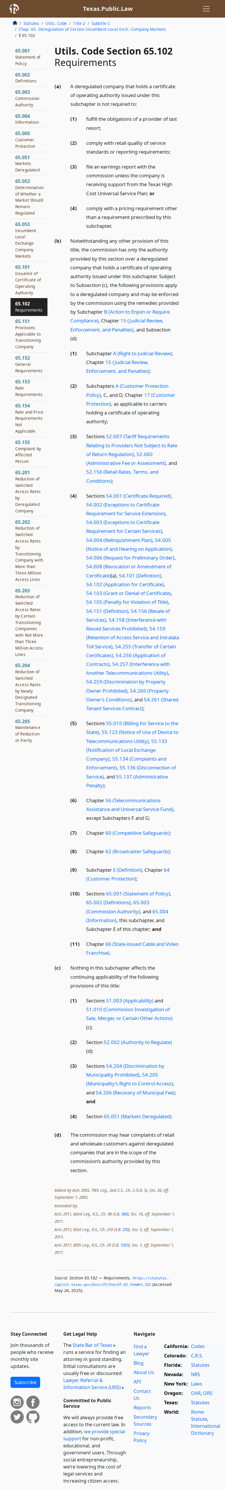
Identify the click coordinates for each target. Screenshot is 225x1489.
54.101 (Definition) (140, 575)
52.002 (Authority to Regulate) (138, 1042)
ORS (207, 1393)
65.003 (27, 98)
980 (124, 1214)
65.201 (28, 491)
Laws (196, 1384)
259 (125, 1229)
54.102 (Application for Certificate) (125, 584)
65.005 (25, 139)
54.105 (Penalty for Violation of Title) (127, 602)
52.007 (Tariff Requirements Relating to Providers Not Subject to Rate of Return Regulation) (131, 445)
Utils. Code (56, 23)
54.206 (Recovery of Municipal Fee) (135, 1092)
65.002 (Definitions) (108, 902)
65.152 (28, 364)
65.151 (28, 333)
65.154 (29, 418)
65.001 (27, 56)
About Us (144, 1372)
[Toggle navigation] (206, 9)
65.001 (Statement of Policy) (138, 893)
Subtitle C (101, 23)
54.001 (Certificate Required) (138, 495)
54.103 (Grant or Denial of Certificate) (128, 593)
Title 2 (79, 23)
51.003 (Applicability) (130, 1000)
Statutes (31, 23)
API (137, 1381)
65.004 (27, 119)
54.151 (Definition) (107, 611)
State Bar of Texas (92, 1345)
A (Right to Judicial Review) (142, 353)
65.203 (29, 622)
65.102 (28, 306)
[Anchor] (140, 103)
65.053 (25, 240)
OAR (196, 1393)
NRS (195, 1374)
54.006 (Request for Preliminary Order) (130, 557)
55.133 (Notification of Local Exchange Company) (126, 750)
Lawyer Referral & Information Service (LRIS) (92, 1384)
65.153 (28, 387)
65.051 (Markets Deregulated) (137, 1116)
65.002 (26, 78)
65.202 (29, 550)
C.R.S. (197, 1355)
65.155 (28, 451)
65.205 (27, 730)
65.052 (29, 197)
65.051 (27, 163)
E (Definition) (127, 869)
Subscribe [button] (25, 1382)
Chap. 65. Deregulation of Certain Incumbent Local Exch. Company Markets (92, 29)
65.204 (28, 687)
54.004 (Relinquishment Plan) (119, 540)
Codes (198, 1346)
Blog (139, 1363)
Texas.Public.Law (108, 9)
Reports (142, 1407)
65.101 (28, 279)
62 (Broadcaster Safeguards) (137, 851)
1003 (124, 1245)
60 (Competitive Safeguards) (137, 833)
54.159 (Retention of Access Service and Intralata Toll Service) (132, 637)
